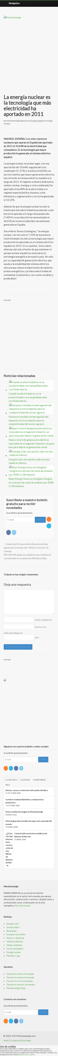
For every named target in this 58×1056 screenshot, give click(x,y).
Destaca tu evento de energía (20, 977)
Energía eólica (13, 927)
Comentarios (39, 780)
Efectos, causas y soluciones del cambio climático (26, 790)
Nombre (43, 620)
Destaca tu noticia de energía (20, 974)
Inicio (5, 1040)
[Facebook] (8, 532)
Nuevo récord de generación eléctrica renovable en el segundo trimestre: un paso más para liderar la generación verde (31, 443)
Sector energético (15, 948)
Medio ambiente (14, 945)
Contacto (14, 1040)
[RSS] (49, 519)
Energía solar (13, 923)
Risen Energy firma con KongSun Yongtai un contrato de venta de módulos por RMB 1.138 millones (31, 482)
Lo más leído (11, 780)
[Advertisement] (29, 53)
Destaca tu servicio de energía (21, 984)
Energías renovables (16, 934)
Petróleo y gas (13, 955)
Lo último (25, 780)
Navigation (14, 3)
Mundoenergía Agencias (17, 120)
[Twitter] (49, 526)
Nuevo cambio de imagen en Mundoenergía (24, 812)
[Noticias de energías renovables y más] (12, 17)
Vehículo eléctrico (15, 941)
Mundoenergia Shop (16, 988)
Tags (7, 785)
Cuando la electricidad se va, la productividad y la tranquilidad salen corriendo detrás (28, 397)
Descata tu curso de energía (20, 981)
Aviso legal (26, 1040)
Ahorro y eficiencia (15, 938)
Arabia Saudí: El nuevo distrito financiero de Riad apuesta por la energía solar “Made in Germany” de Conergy (26, 547)
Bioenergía (12, 931)
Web (37, 638)
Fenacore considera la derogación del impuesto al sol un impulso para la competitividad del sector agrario (28, 420)
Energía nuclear (14, 952)
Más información (22, 905)
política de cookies (27, 1054)
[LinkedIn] (14, 532)
